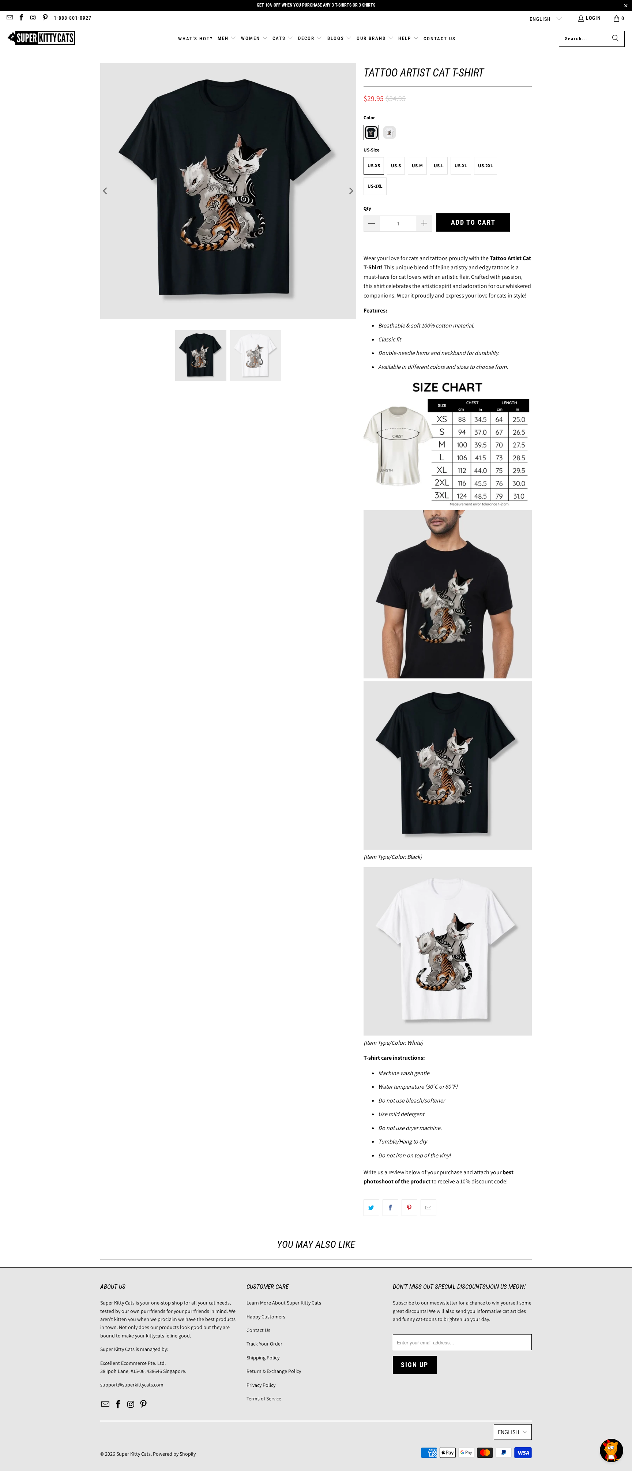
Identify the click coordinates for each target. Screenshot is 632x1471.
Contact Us (258, 1330)
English (541, 19)
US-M (417, 165)
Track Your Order (264, 1343)
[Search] (615, 39)
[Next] (351, 191)
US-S (396, 165)
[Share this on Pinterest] (409, 1207)
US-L (439, 165)
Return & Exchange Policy (274, 1371)
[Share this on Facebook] (390, 1207)
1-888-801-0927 (72, 18)
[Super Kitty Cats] (41, 38)
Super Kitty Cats (133, 1454)
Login (593, 18)
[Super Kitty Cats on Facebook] (21, 18)
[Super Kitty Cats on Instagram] (33, 18)
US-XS (374, 165)
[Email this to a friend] (428, 1207)
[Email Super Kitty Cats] (9, 18)
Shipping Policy (263, 1357)
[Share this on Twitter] (371, 1207)
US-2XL (485, 165)
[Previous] (106, 191)
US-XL (461, 165)
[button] (227, 38)
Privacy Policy (261, 1385)
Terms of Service (264, 1398)
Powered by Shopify (174, 1454)
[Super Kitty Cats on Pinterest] (45, 18)
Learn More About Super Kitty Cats (284, 1302)
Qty (367, 208)
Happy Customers (266, 1316)
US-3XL (375, 186)
